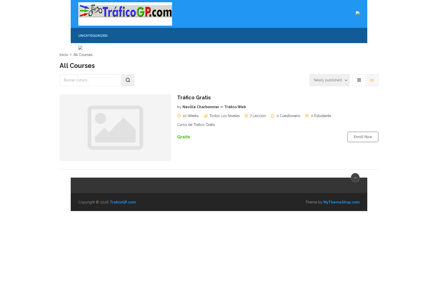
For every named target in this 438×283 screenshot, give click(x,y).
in (222, 107)
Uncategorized (92, 35)
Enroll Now (363, 137)
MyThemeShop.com (341, 202)
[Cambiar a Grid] (359, 80)
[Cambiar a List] (372, 80)
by (179, 107)
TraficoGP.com (123, 202)
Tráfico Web (235, 107)
